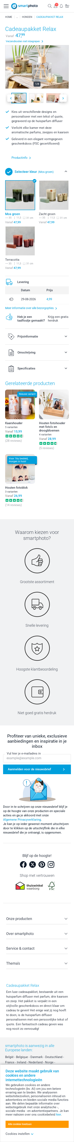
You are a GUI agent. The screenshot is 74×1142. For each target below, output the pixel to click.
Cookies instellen (18, 1134)
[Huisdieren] (17, 17)
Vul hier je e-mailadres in (24, 753)
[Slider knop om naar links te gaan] (11, 98)
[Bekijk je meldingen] (61, 6)
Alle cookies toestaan (20, 1124)
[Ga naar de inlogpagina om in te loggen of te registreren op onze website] (55, 6)
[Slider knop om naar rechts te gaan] (63, 98)
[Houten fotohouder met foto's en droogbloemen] (54, 404)
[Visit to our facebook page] (23, 864)
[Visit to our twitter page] (32, 864)
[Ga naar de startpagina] (24, 6)
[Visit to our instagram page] (51, 864)
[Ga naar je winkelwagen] (67, 6)
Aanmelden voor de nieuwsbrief (29, 769)
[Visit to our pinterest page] (41, 864)
